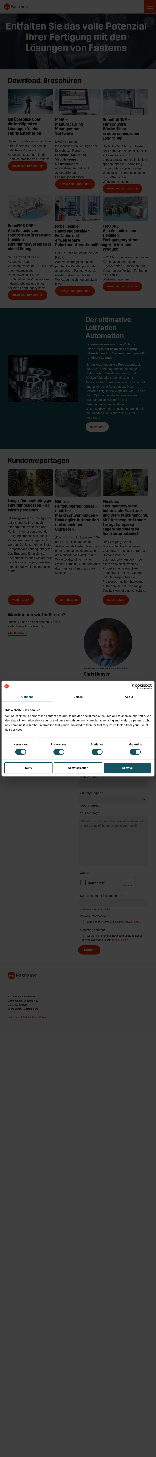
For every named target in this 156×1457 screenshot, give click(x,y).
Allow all (127, 767)
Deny (28, 767)
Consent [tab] (27, 696)
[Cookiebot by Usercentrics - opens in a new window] (135, 686)
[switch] (58, 752)
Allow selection (78, 767)
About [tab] (129, 696)
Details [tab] (78, 696)
